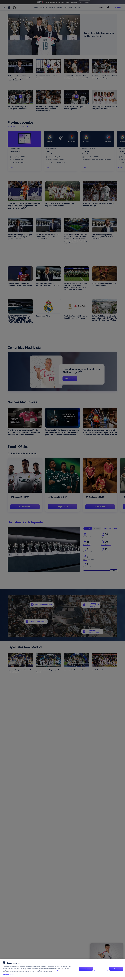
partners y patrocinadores (63, 970)
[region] (62, 968)
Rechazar (116, 968)
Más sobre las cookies (8, 974)
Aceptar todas (86, 968)
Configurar (100, 968)
